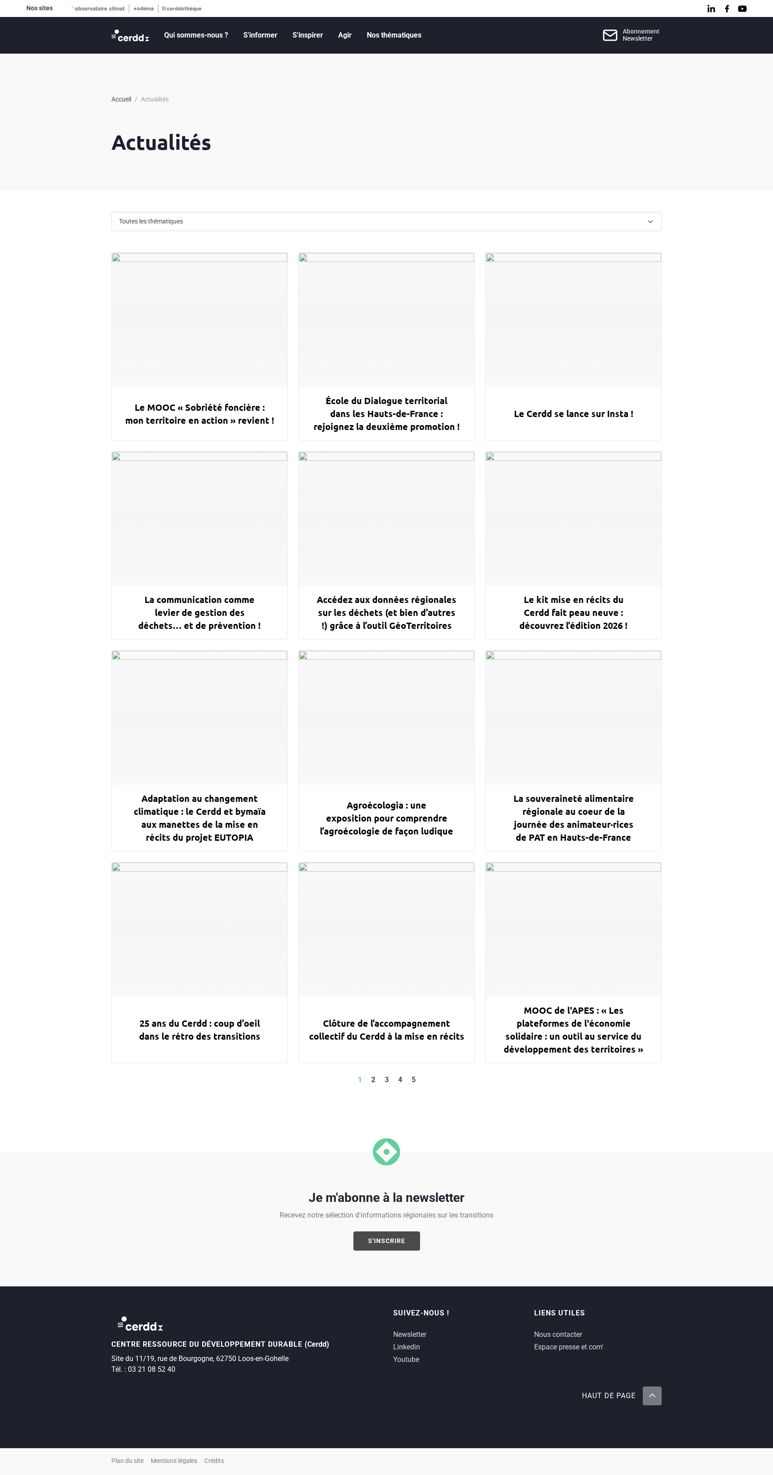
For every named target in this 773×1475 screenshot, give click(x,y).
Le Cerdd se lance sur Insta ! (573, 413)
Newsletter (409, 1334)
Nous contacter (558, 1334)
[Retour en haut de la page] (652, 1395)
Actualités (155, 99)
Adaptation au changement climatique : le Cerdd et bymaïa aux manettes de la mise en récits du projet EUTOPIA (200, 817)
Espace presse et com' (568, 1347)
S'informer (260, 35)
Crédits (214, 1461)
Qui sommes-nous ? (196, 35)
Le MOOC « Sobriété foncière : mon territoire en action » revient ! (199, 413)
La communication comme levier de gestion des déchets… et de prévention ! (199, 612)
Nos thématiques (394, 35)
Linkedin (406, 1347)
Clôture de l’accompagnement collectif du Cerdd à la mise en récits (386, 1029)
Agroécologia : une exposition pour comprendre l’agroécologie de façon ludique (386, 818)
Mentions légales (174, 1461)
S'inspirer (308, 35)
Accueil (121, 99)
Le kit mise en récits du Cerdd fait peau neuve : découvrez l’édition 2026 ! (573, 612)
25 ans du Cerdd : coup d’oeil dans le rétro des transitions (199, 1029)
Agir (345, 35)
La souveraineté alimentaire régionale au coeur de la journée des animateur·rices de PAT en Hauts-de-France (574, 817)
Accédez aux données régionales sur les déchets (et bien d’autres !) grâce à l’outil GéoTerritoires (386, 612)
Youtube (406, 1359)
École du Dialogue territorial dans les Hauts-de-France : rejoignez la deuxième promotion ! (387, 413)
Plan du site (127, 1461)
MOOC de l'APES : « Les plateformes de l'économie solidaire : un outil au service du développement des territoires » (573, 1029)
